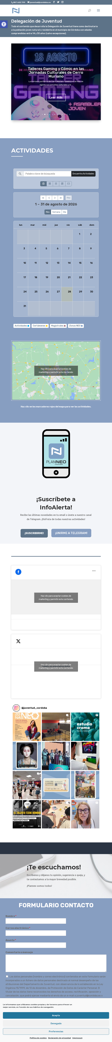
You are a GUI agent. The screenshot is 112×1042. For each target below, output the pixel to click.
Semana (56, 212)
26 (47, 291)
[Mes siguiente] (55, 197)
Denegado (56, 1023)
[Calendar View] (43, 183)
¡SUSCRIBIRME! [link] (34, 533)
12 (69, 114)
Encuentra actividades (83, 173)
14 (69, 263)
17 (24, 277)
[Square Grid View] (50, 183)
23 (91, 277)
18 (36, 277)
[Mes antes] (49, 197)
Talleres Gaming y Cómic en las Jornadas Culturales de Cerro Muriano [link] (56, 72)
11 (67, 114)
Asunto (11, 940)
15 (80, 263)
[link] (4, 24)
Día (64, 212)
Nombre (11, 916)
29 (80, 291)
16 (91, 263)
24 (25, 291)
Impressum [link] (77, 1038)
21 (69, 277)
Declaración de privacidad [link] (59, 1038)
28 (69, 291)
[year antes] (43, 197)
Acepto (56, 1015)
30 (91, 291)
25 (36, 291)
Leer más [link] (56, 97)
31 (24, 306)
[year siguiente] (61, 197)
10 (64, 114)
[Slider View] (68, 183)
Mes (48, 212)
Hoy (68, 198)
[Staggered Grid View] (62, 183)
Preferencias (56, 1031)
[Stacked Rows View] (56, 183)
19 (47, 277)
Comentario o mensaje (19, 952)
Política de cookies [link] (38, 1038)
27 (58, 291)
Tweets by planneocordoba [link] (56, 666)
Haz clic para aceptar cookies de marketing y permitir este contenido (56, 371)
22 (80, 277)
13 (58, 263)
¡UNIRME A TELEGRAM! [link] (71, 533)
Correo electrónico (18, 928)
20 (58, 277)
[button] (27, 727)
